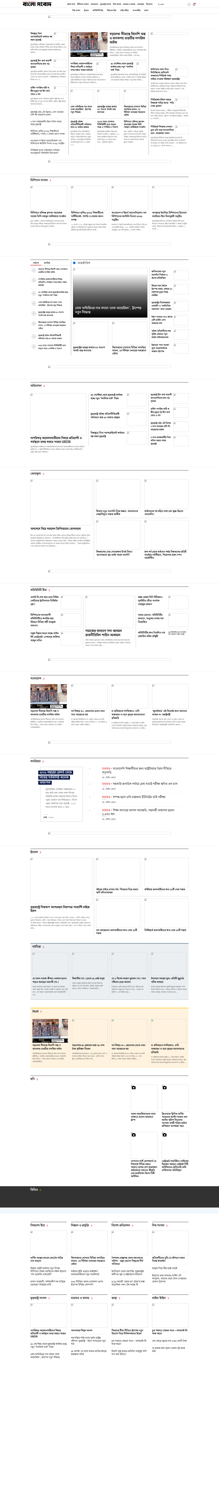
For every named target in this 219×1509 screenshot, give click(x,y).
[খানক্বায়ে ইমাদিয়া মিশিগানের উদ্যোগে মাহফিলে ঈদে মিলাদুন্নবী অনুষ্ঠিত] (170, 198)
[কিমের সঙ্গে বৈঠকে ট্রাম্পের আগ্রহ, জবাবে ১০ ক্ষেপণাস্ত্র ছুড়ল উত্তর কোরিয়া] (181, 289)
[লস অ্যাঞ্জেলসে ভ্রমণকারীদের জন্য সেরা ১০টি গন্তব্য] (118, 913)
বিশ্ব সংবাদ (117, 4)
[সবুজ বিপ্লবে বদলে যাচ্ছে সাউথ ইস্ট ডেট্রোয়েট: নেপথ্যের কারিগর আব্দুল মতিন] (71, 638)
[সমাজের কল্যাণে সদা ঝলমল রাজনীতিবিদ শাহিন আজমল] (109, 612)
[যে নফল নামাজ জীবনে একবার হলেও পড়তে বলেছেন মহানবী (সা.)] (50, 964)
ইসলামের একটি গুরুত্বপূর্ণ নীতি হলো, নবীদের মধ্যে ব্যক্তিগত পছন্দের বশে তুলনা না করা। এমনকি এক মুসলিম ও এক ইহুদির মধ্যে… (127, 989)
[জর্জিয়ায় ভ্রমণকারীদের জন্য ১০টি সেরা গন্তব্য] (166, 872)
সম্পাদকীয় (136, 10)
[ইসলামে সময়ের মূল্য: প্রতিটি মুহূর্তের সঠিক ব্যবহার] (169, 964)
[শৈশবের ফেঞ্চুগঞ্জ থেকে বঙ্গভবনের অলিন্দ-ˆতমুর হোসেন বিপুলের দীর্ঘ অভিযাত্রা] (130, 1243)
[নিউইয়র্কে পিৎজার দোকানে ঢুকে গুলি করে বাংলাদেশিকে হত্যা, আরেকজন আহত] (182, 129)
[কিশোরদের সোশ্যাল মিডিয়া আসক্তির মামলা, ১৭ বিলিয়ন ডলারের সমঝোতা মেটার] (135, 97)
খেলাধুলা (140, 4)
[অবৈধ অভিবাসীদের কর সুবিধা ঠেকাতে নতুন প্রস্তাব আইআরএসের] (181, 334)
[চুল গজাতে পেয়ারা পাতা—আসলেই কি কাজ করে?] (170, 1315)
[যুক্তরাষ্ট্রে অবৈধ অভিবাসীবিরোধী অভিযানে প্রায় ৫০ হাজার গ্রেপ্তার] (137, 418)
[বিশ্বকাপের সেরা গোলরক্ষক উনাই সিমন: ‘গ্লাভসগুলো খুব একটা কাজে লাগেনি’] (118, 535)
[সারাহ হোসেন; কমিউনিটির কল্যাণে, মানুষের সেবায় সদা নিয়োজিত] (178, 620)
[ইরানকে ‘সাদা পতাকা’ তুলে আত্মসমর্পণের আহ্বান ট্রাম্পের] (181, 349)
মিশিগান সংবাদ (83, 4)
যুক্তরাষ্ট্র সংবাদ (105, 4)
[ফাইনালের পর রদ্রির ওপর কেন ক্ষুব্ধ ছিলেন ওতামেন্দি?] (166, 494)
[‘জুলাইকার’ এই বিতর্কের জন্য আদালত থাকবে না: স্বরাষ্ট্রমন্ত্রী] (170, 696)
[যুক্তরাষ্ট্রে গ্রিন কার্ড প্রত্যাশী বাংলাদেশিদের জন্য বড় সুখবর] (60, 63)
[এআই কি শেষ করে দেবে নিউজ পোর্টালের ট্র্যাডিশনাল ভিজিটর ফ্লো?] (71, 602)
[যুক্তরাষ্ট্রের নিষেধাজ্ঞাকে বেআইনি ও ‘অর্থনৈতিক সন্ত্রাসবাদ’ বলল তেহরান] (181, 306)
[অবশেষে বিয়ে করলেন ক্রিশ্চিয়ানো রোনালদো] (61, 502)
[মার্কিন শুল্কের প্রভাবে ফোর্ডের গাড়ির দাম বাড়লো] (48, 1243)
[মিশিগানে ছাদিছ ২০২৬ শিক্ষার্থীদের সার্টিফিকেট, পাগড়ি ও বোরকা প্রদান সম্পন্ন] (89, 198)
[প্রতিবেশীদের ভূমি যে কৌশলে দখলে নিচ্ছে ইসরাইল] (170, 1243)
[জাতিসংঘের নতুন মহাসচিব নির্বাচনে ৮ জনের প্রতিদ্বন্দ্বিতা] (181, 275)
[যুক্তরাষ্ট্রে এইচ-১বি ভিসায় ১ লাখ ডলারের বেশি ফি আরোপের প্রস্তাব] (181, 427)
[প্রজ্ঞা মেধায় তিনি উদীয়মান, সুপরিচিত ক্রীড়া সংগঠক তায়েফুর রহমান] (178, 602)
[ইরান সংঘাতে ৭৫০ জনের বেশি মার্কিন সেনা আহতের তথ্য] (181, 320)
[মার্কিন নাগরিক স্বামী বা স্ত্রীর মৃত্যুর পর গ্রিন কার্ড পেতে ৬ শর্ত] (60, 90)
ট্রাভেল (86, 10)
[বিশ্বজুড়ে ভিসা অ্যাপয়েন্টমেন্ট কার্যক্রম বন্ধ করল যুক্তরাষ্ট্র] (60, 36)
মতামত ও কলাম (129, 4)
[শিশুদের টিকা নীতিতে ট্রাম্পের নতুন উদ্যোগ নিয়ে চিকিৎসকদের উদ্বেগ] (130, 1315)
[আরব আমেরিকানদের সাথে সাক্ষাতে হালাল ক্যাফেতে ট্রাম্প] (144, 1098)
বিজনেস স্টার (111, 10)
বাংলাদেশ (94, 4)
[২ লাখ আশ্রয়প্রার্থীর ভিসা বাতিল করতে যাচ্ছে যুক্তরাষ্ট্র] (181, 441)
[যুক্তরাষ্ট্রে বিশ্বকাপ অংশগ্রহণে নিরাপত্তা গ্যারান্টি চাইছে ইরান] (61, 881)
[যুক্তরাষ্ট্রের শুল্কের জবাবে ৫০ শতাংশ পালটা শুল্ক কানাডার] (108, 97)
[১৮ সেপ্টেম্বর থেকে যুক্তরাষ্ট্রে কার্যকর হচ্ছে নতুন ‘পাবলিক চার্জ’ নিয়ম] (141, 67)
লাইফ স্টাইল (124, 10)
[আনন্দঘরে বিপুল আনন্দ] (89, 1315)
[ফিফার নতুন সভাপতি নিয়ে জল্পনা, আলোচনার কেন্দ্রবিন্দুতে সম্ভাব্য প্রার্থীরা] (118, 494)
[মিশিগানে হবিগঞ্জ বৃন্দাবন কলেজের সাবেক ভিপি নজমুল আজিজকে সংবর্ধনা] (48, 198)
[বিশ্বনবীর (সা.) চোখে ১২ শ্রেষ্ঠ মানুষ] (89, 964)
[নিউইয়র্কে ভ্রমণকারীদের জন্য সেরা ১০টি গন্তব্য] (166, 913)
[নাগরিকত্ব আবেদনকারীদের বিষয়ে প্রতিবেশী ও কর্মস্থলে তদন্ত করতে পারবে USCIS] (101, 67)
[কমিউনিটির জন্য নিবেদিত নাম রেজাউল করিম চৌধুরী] (178, 638)
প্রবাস (146, 10)
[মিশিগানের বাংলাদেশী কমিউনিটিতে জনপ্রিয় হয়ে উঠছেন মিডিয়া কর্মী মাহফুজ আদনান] (71, 620)
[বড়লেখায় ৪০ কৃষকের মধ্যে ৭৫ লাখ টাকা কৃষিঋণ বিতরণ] (89, 1031)
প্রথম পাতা (71, 4)
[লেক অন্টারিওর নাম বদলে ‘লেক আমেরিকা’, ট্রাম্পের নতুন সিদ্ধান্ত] (81, 97)
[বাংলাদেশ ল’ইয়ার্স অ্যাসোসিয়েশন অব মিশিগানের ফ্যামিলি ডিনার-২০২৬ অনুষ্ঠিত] (130, 198)
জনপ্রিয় (47, 263)
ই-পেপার (161, 4)
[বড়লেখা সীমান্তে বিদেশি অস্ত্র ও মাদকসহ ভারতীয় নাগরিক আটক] (88, 44)
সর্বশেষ (36, 263)
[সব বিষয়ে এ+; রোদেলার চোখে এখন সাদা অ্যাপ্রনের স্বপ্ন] (89, 696)
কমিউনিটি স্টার (98, 10)
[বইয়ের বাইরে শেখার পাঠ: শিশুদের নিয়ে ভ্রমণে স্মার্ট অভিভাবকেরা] (118, 872)
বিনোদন (149, 4)
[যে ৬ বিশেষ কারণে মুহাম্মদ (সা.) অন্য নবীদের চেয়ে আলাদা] (129, 964)
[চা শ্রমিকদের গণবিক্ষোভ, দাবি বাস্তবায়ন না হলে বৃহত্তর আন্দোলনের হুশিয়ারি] (130, 696)
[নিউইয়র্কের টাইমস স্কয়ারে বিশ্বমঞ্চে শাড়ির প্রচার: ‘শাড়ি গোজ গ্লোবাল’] (182, 102)
